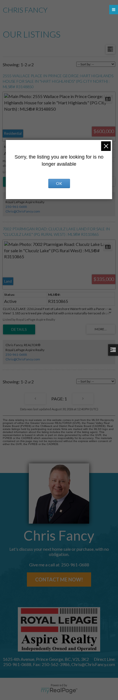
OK (59, 183)
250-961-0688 (16, 207)
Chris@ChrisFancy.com (22, 211)
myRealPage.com (59, 691)
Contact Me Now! (59, 579)
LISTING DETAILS (19, 329)
